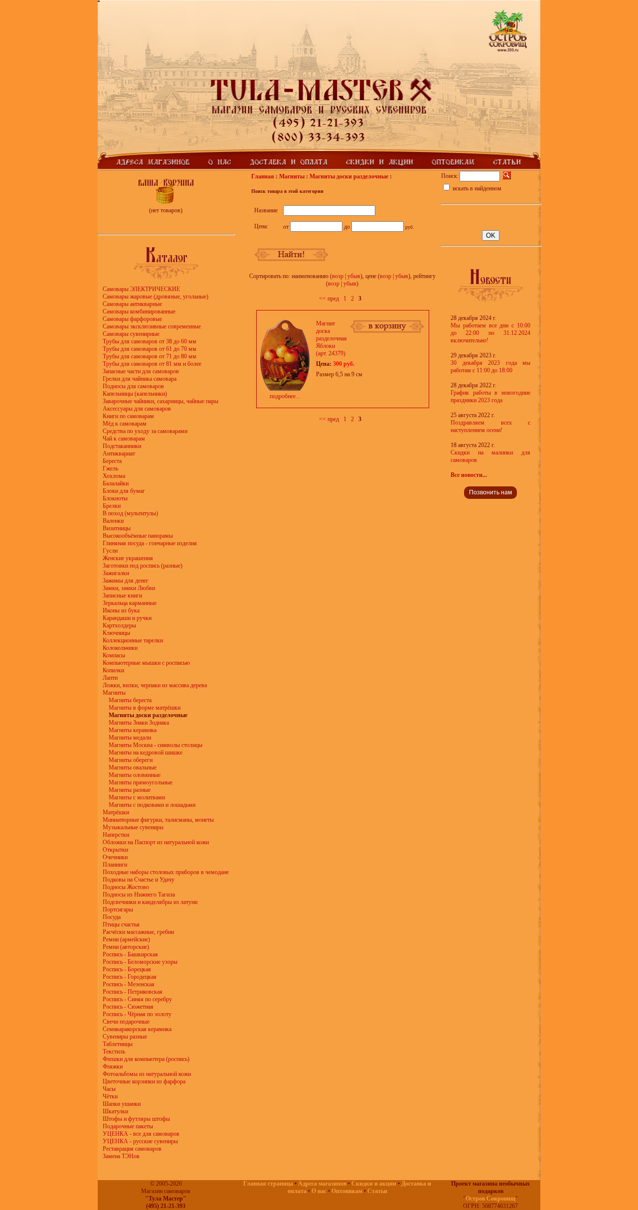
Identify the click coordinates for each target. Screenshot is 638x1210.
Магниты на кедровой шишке (145, 752)
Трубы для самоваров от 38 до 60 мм (149, 341)
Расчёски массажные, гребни (138, 931)
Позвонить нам (490, 492)
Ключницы (116, 632)
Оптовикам (346, 1191)
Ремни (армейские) (126, 939)
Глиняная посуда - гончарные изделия (150, 543)
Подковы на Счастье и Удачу (138, 879)
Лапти (110, 677)
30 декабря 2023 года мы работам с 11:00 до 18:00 (490, 366)
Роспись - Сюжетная (128, 1006)
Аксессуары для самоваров (137, 408)
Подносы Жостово (126, 887)
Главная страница (268, 1183)
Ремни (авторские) (126, 946)
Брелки (112, 505)
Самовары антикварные (132, 304)
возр (337, 276)
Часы (109, 1088)
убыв (353, 276)
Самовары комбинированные (139, 311)
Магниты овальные (133, 767)
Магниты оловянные (134, 774)
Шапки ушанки (122, 1103)
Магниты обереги (131, 759)
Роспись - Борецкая (127, 969)
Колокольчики (120, 647)
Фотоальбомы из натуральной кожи (147, 1073)
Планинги (115, 864)
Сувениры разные (125, 1036)
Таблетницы (118, 1044)
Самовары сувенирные (131, 333)
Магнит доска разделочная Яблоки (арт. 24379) (331, 338)
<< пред (329, 298)
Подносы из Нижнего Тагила (139, 894)
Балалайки (116, 483)
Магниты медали (130, 737)
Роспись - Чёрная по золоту (137, 1014)
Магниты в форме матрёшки (144, 707)
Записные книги (122, 595)
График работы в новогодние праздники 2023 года (490, 396)
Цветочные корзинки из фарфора (144, 1081)
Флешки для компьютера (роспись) (146, 1059)
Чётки (110, 1096)
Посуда (112, 916)
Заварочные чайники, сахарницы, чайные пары (160, 401)
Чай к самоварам (124, 438)
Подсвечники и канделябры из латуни (150, 902)
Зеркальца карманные (130, 603)
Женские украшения (128, 558)
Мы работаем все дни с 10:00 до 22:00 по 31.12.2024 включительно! (490, 333)
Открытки (115, 849)
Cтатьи (377, 1191)
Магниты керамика (133, 730)
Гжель (110, 468)
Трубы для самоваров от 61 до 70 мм (149, 348)
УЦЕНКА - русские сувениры (140, 1141)
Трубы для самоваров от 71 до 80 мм (149, 356)
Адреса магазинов (322, 1183)
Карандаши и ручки (127, 617)
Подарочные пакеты (128, 1126)
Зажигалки (116, 573)
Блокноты (115, 498)
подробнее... (285, 396)
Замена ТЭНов (121, 1156)
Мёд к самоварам (125, 423)
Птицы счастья (121, 924)
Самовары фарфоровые (132, 318)
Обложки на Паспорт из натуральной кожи (156, 842)
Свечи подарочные (126, 1021)
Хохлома (114, 475)
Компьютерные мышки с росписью (146, 662)
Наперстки (116, 834)
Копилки (113, 670)
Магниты (114, 692)
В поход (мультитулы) (130, 513)
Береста (112, 460)
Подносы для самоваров (133, 386)
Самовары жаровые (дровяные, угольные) (155, 296)
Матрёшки (116, 812)
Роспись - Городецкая (130, 976)
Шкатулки (115, 1111)
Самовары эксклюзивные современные (152, 326)
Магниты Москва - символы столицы (155, 745)
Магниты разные (130, 789)
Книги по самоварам (128, 416)
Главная (262, 176)
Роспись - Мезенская (129, 984)
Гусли (110, 550)
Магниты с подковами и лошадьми (152, 804)
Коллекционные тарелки (133, 640)
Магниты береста (130, 700)
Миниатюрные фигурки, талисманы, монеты (158, 819)
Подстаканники (122, 446)
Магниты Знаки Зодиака (139, 722)
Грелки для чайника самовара (139, 378)
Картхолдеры (119, 625)
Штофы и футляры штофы (136, 1118)
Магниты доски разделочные (349, 176)
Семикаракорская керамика (137, 1029)
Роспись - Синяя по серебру (137, 999)
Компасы (114, 655)
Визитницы (117, 528)
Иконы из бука (121, 610)
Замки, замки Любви (129, 588)
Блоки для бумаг (124, 490)
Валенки (113, 520)
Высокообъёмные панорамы (138, 535)
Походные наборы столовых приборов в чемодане (166, 872)
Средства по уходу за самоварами (145, 431)
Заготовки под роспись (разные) (142, 565)
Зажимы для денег (126, 580)
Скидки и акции (373, 1183)
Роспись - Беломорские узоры (140, 961)
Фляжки (113, 1066)
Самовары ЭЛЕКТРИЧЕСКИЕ (141, 289)
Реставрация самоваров (132, 1148)
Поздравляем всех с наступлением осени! (490, 426)
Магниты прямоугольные (140, 782)
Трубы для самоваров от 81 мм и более (152, 363)
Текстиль (114, 1051)
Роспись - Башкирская (130, 954)
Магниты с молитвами (137, 797)
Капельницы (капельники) (135, 393)
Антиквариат (119, 453)
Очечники (115, 857)
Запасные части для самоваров (141, 371)
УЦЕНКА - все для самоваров (141, 1133)
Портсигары (118, 909)
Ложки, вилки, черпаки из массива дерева (155, 685)
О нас (319, 1191)
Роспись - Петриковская (132, 991)
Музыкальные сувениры (133, 827)
